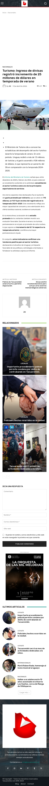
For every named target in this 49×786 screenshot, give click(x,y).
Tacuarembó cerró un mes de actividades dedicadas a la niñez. (24, 467)
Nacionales (12, 13)
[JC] (5, 86)
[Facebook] (7, 768)
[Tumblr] (34, 768)
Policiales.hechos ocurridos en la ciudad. (24, 420)
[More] (32, 94)
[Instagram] (14, 768)
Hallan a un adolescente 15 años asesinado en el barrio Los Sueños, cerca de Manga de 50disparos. (31, 682)
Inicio (4, 13)
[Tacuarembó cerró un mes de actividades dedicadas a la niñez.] (24, 448)
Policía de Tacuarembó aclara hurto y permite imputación (12, 284)
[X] (41, 768)
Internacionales (24, 663)
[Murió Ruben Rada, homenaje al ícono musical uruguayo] (9, 665)
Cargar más (23, 692)
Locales (24, 363)
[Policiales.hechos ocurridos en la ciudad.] (24, 399)
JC (10, 86)
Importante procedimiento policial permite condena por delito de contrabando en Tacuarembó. (24, 369)
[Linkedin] (21, 768)
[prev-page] (4, 476)
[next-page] (8, 476)
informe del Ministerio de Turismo (17, 177)
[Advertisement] (24, 39)
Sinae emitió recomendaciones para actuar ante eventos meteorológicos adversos (35, 285)
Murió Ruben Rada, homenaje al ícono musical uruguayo (32, 667)
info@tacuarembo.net (30, 762)
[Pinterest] (27, 768)
